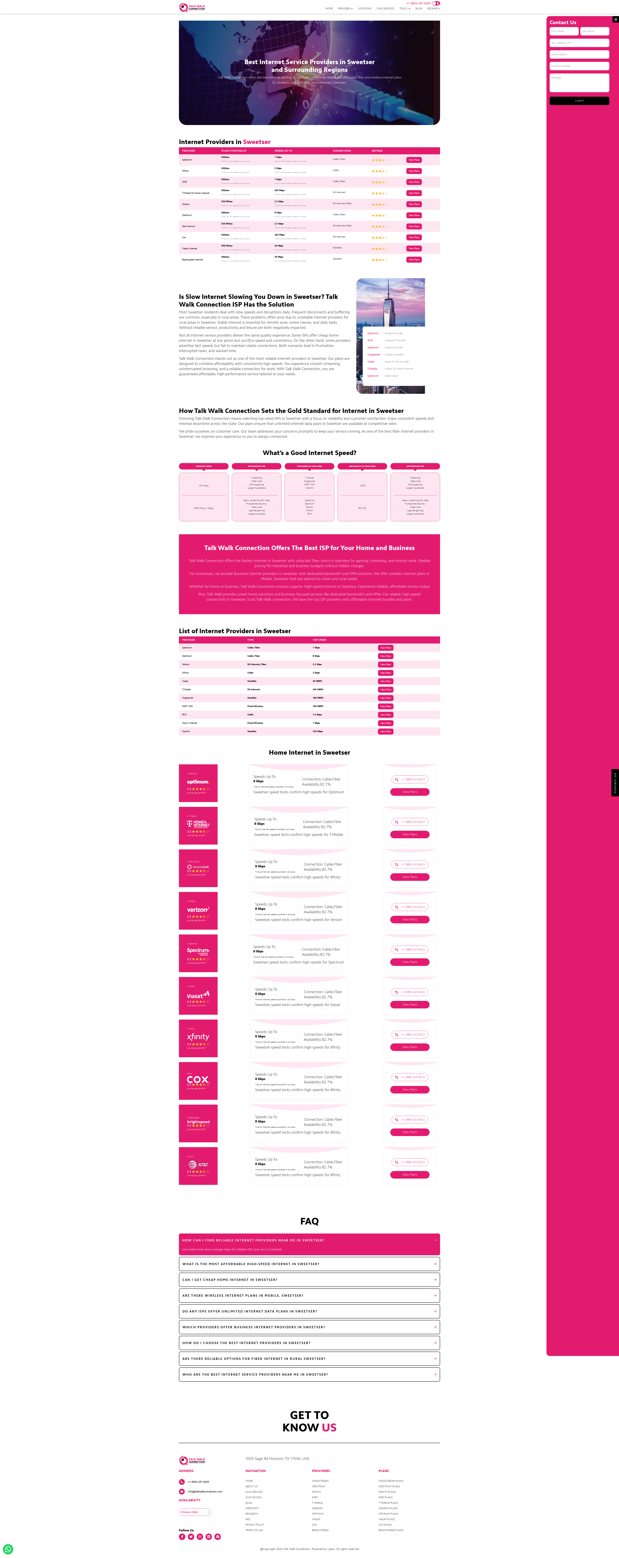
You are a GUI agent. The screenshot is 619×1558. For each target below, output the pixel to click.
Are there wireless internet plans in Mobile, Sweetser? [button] (243, 1295)
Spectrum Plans (389, 1486)
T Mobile (317, 1502)
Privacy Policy (255, 1524)
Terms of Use (254, 1530)
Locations (365, 8)
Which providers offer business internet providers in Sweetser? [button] (253, 1327)
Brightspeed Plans (391, 1530)
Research (433, 8)
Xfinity (316, 1491)
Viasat (316, 1519)
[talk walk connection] (192, 7)
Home (329, 8)
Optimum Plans (388, 1513)
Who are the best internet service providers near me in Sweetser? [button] (255, 1374)
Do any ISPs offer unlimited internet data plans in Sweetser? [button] (249, 1311)
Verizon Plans (388, 1508)
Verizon (317, 1508)
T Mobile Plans (388, 1502)
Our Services (385, 8)
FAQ (248, 1519)
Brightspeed (320, 1530)
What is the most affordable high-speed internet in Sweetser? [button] (251, 1264)
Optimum (318, 1513)
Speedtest (252, 1508)
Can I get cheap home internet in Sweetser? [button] (230, 1280)
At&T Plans (385, 1497)
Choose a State (189, 1512)
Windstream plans (391, 1480)
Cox (314, 1524)
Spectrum (318, 1486)
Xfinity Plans (387, 1491)
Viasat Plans (386, 1519)
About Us (252, 1486)
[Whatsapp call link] (8, 1549)
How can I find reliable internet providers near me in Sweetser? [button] (253, 1240)
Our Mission (254, 1497)
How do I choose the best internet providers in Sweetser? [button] (246, 1343)
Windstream (320, 1480)
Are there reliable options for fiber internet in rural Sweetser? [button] (254, 1359)
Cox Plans (385, 1524)
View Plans (414, 160)
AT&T (315, 1497)
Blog (419, 8)
